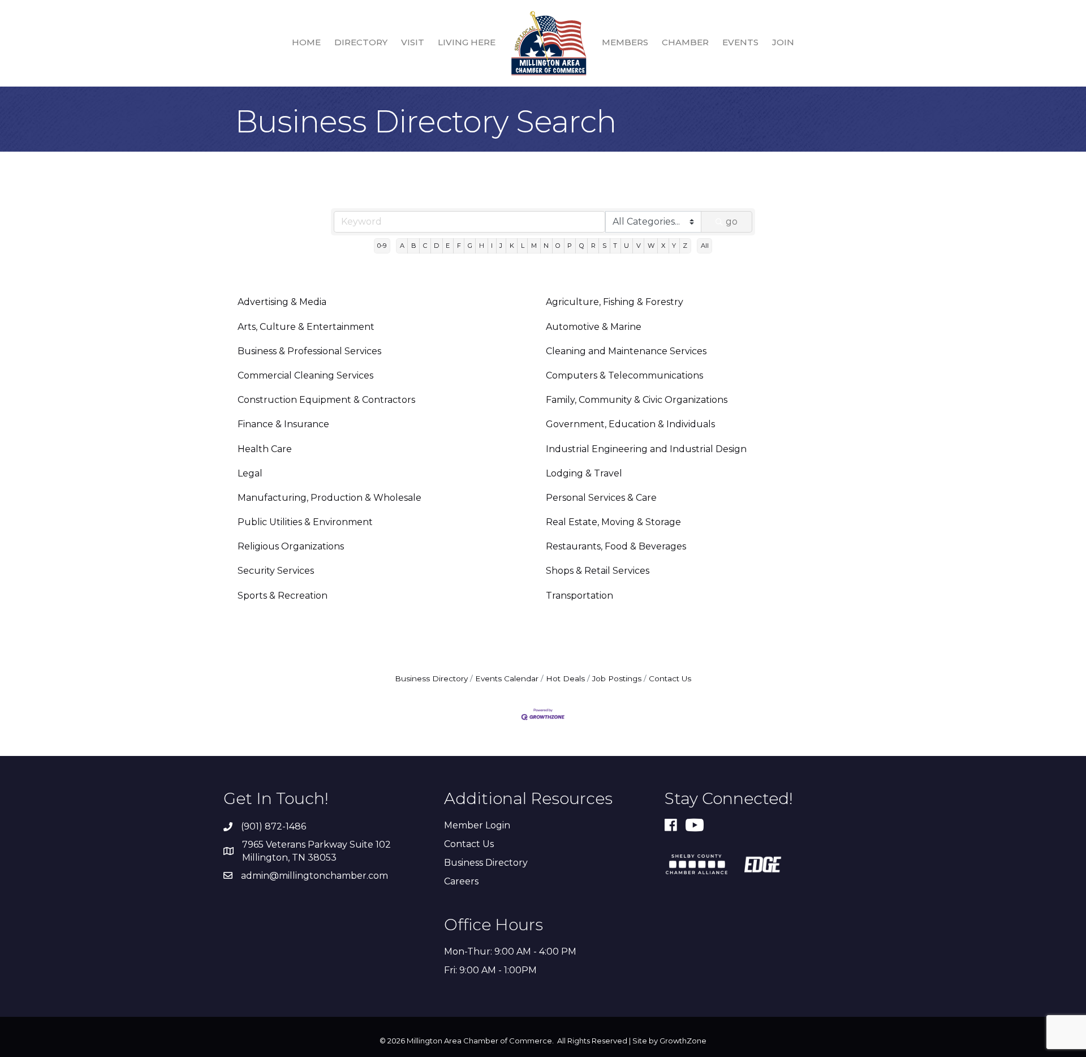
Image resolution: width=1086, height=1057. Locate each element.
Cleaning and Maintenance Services (626, 351)
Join (783, 42)
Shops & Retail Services (597, 570)
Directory (360, 42)
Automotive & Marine (593, 326)
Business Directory (431, 678)
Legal (250, 473)
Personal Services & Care (601, 497)
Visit (412, 42)
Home (306, 42)
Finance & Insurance (283, 424)
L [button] (522, 246)
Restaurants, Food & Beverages (616, 546)
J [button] (500, 246)
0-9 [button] (381, 246)
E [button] (448, 246)
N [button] (546, 246)
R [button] (593, 246)
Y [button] (674, 246)
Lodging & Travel (584, 473)
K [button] (512, 246)
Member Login (477, 825)
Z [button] (685, 246)
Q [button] (581, 246)
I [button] (492, 246)
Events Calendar (506, 678)
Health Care (265, 449)
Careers (461, 881)
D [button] (436, 246)
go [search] (732, 221)
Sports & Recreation (282, 595)
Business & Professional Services (309, 351)
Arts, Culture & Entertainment (306, 326)
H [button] (481, 246)
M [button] (534, 246)
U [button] (626, 246)
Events (740, 42)
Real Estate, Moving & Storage (613, 522)
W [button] (651, 246)
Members (625, 42)
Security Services (276, 570)
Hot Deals (565, 678)
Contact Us (670, 678)
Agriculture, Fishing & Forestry (614, 302)
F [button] (459, 246)
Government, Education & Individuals (630, 424)
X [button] (663, 246)
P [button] (569, 246)
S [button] (604, 246)
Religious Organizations (291, 546)
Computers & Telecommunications (624, 375)
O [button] (558, 246)
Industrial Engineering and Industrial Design (646, 449)
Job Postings (616, 678)
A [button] (402, 246)
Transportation (579, 595)
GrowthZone (683, 1040)
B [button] (413, 246)
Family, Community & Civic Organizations (636, 399)
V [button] (638, 246)
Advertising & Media (282, 302)
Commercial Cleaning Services (305, 375)
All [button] (705, 246)
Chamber (685, 42)
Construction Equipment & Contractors (326, 399)
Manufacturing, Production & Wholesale (329, 497)
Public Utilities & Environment (305, 522)
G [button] (470, 246)
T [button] (615, 246)
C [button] (425, 246)
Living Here (466, 42)
